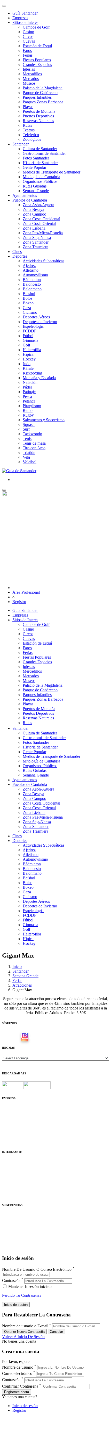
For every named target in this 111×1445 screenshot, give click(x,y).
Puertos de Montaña (39, 111)
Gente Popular (34, 167)
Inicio (17, 966)
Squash (29, 424)
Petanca (29, 401)
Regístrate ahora (16, 1392)
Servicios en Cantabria (20, 1229)
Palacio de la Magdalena (42, 88)
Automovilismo (35, 275)
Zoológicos (32, 139)
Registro (19, 601)
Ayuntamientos (24, 195)
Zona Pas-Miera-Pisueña (43, 233)
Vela (26, 457)
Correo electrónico (17, 1373)
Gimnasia (30, 340)
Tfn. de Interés (14, 1162)
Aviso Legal (12, 1118)
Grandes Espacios (37, 64)
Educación (10, 1195)
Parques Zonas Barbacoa (43, 102)
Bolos (27, 298)
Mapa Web (11, 1127)
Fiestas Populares (37, 60)
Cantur (7, 1171)
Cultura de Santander (40, 148)
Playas (28, 106)
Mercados (31, 78)
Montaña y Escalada (39, 378)
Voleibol (29, 462)
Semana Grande (36, 191)
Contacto (9, 1113)
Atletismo (30, 270)
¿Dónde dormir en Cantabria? (26, 1220)
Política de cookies (17, 1122)
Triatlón (29, 452)
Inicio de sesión (25, 1405)
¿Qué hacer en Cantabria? (23, 1234)
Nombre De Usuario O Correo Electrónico (37, 1269)
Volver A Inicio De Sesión (23, 1336)
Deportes (19, 256)
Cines (17, 251)
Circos (28, 36)
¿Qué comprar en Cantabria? (25, 1224)
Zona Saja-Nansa (37, 237)
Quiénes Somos (15, 1108)
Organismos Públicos (40, 181)
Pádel (27, 387)
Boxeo (28, 303)
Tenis (27, 438)
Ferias (28, 55)
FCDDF (29, 331)
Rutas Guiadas (34, 186)
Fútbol (28, 335)
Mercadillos (32, 74)
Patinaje (29, 392)
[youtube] (33, 1037)
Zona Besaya (33, 209)
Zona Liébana (34, 228)
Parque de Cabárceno (40, 92)
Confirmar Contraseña (20, 1386)
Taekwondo (32, 434)
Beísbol (29, 293)
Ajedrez (29, 265)
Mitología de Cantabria (41, 177)
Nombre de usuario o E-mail (25, 1326)
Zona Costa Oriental (39, 223)
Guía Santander (25, 13)
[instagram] (24, 1037)
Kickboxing (32, 373)
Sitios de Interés (25, 22)
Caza (27, 307)
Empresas (20, 18)
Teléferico (31, 134)
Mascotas (9, 1185)
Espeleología (33, 326)
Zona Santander (36, 242)
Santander (20, 144)
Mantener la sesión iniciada (29, 1286)
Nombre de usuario (17, 1367)
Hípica (28, 354)
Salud (6, 1176)
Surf (26, 429)
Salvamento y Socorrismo (44, 420)
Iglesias (29, 69)
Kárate (28, 368)
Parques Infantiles (37, 97)
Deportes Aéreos (36, 317)
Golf (26, 345)
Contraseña (11, 1281)
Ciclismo (30, 312)
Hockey (29, 359)
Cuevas (29, 41)
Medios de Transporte (19, 1167)
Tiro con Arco (34, 448)
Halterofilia (32, 349)
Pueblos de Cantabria (29, 200)
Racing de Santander (19, 1190)
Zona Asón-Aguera (38, 205)
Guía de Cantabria (17, 1248)
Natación (30, 382)
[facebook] (16, 1037)
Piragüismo (32, 406)
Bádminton (32, 279)
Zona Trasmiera (35, 247)
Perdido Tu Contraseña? (21, 1295)
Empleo (8, 1181)
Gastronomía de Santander (44, 153)
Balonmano (32, 289)
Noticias (8, 1136)
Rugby (28, 415)
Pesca (27, 396)
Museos (29, 83)
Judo (26, 364)
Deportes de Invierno (40, 321)
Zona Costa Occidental (41, 219)
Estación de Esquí (37, 46)
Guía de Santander (17, 1243)
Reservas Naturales (38, 120)
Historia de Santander (40, 162)
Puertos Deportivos (38, 116)
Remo (28, 410)
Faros (27, 50)
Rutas (27, 125)
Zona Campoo (34, 214)
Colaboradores (14, 1132)
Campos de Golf (36, 27)
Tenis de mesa (34, 443)
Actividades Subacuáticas (43, 261)
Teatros (29, 130)
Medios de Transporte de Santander (51, 172)
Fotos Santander (36, 158)
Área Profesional (26, 592)
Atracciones (22, 985)
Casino (28, 32)
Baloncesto (32, 284)
